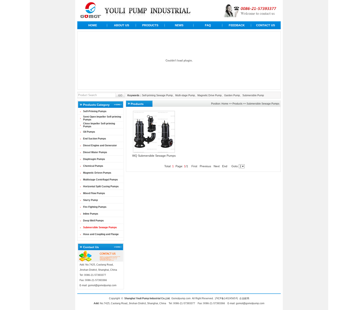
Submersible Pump (253, 95)
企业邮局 (244, 298)
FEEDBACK (237, 25)
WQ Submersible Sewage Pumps (154, 155)
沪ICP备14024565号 (226, 298)
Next (217, 166)
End (224, 166)
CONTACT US (265, 25)
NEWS (179, 25)
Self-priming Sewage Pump (157, 95)
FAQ (208, 25)
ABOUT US (121, 25)
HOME (92, 25)
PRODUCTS (150, 25)
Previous (205, 166)
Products (237, 103)
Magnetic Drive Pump (209, 95)
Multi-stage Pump (185, 95)
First (194, 166)
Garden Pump (232, 95)
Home (224, 103)
